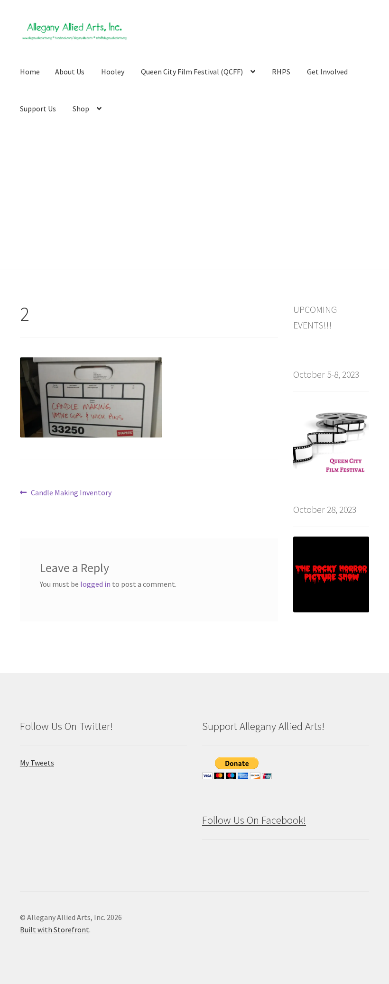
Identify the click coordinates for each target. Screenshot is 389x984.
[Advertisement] (194, 198)
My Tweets (37, 762)
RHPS (281, 71)
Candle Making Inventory (70, 493)
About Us (69, 71)
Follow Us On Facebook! (254, 820)
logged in (95, 584)
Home (30, 71)
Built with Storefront (54, 929)
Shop (81, 108)
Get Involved (327, 71)
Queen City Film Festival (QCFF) (192, 71)
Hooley (112, 71)
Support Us (38, 108)
